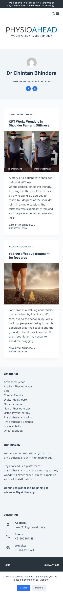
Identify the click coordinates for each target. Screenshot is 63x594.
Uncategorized (13, 430)
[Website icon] (34, 88)
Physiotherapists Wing (18, 417)
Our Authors (51, 565)
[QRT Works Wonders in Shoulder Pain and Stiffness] (31, 151)
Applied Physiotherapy (18, 386)
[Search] (53, 13)
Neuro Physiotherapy (21, 246)
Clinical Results (13, 395)
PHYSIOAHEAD (24, 550)
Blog (7, 390)
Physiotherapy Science (18, 421)
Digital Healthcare (15, 399)
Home (7, 565)
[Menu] (57, 13)
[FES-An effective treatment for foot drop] (31, 283)
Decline (39, 587)
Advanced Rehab (14, 382)
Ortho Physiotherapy (21, 114)
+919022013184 (25, 538)
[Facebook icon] (28, 88)
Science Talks (12, 426)
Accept (23, 587)
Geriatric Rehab (14, 404)
